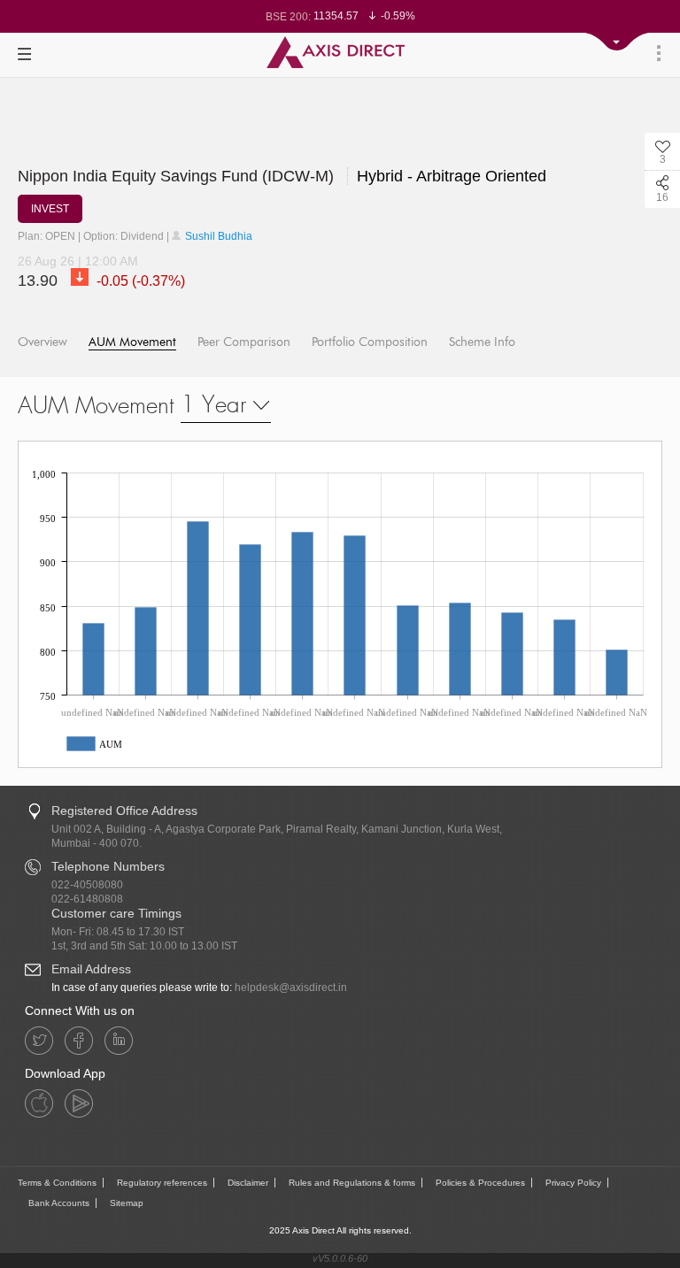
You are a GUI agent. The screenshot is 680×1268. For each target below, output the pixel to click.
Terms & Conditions (57, 1182)
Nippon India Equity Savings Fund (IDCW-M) (282, 176)
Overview (42, 342)
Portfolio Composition (370, 342)
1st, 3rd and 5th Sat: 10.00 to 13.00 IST (144, 946)
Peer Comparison (243, 342)
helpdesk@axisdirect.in (291, 987)
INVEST (50, 209)
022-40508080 (87, 885)
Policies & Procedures (480, 1182)
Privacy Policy (573, 1182)
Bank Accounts (58, 1203)
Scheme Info (482, 342)
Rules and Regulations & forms (352, 1182)
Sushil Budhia (217, 236)
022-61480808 (87, 899)
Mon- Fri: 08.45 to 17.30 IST (117, 932)
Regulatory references (162, 1182)
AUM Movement (132, 342)
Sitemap (126, 1203)
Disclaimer (248, 1182)
